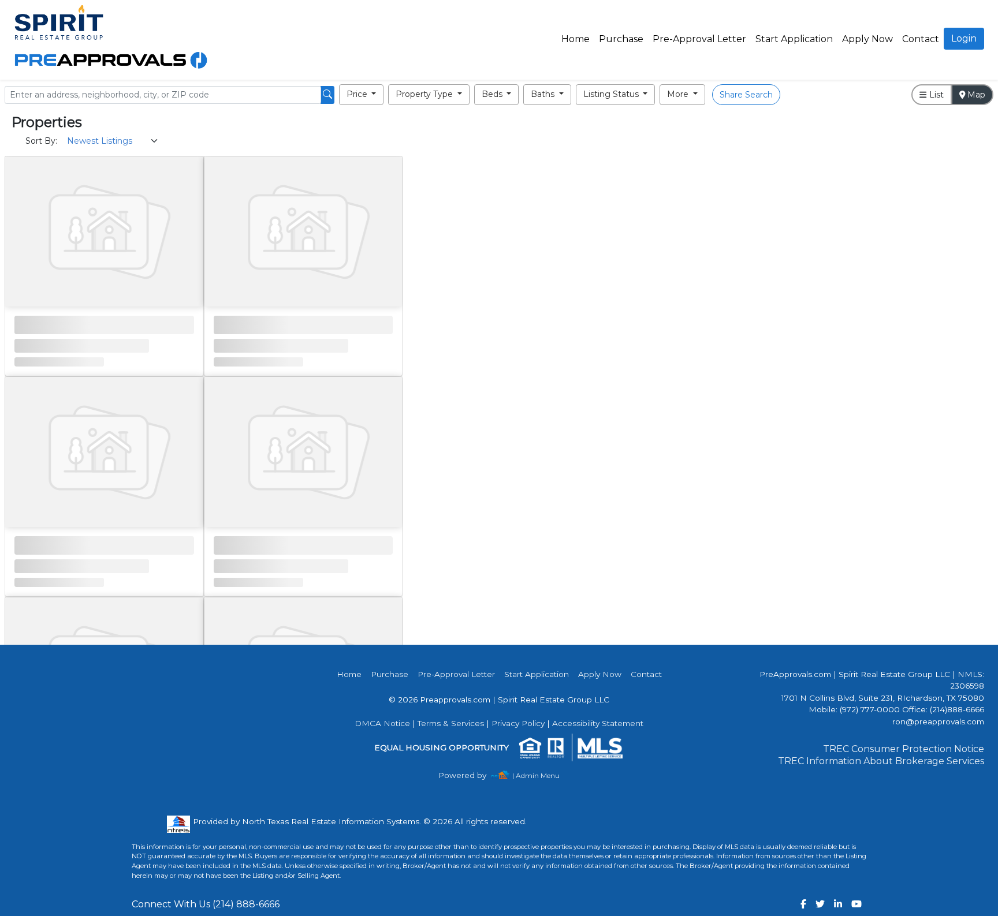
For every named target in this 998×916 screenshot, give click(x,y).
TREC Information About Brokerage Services (881, 761)
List (935, 94)
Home (575, 38)
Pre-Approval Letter (699, 38)
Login (964, 38)
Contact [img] (920, 38)
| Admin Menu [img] (536, 775)
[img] (469, 775)
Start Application (794, 38)
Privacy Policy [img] (518, 723)
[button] (361, 94)
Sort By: (41, 141)
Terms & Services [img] (451, 723)
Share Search (746, 94)
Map (975, 94)
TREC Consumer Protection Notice (903, 748)
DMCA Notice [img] (382, 723)
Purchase (621, 38)
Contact (646, 674)
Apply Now (867, 38)
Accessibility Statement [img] (597, 723)
